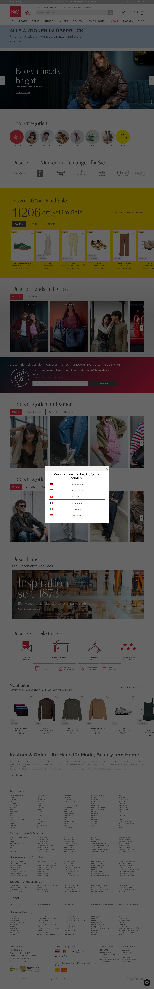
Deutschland (77, 484)
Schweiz (77, 497)
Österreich (77, 491)
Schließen (106, 468)
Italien (77, 509)
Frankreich (77, 503)
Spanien (77, 515)
